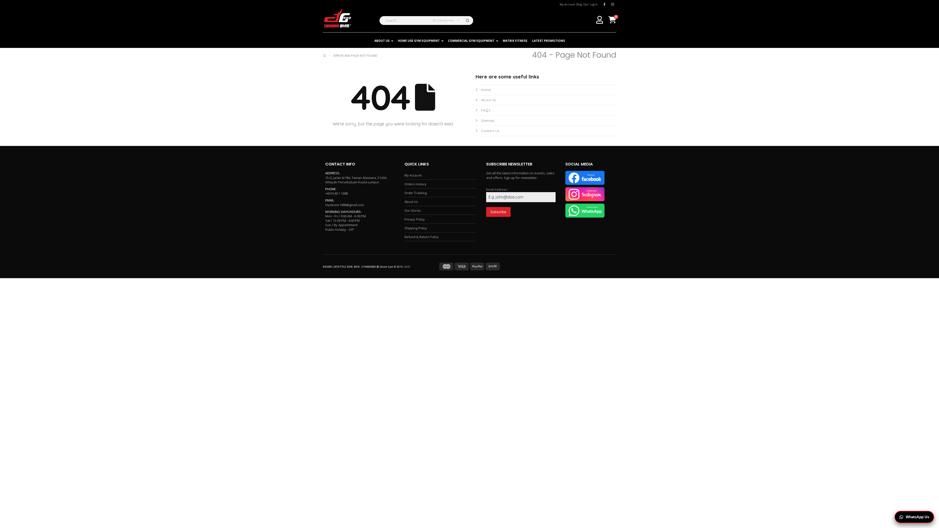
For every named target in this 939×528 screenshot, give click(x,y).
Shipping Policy (415, 228)
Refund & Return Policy (421, 237)
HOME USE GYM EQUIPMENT (419, 41)
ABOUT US (382, 41)
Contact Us (490, 131)
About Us (488, 100)
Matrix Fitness (515, 41)
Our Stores (412, 210)
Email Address (497, 189)
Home (486, 90)
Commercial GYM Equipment (471, 41)
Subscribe (498, 212)
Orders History (415, 184)
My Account (413, 175)
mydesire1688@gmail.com (344, 205)
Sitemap (487, 120)
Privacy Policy (414, 219)
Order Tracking (415, 193)
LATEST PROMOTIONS (548, 41)
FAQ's (486, 110)
